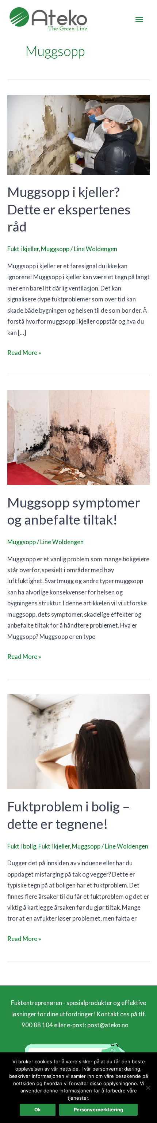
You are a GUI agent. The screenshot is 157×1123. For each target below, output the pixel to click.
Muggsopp (55, 248)
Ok (37, 1109)
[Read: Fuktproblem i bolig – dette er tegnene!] (78, 741)
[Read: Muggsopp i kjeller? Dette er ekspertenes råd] (78, 134)
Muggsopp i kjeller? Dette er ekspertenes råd (69, 209)
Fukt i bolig (21, 846)
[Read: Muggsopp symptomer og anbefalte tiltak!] (78, 436)
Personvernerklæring (98, 1109)
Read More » (24, 351)
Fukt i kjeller (23, 248)
